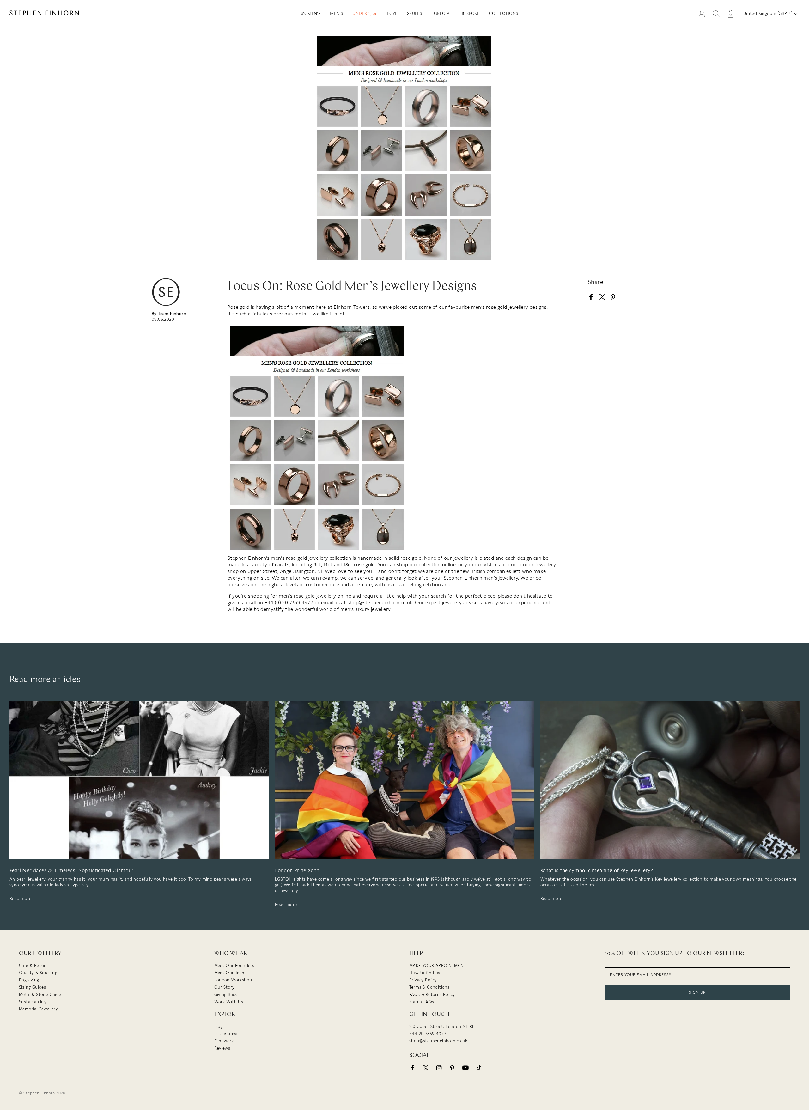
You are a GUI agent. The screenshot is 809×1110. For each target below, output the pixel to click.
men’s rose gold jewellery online (315, 596)
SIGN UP (697, 992)
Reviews (222, 1048)
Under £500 (364, 14)
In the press (226, 1033)
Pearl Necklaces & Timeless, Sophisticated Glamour (71, 871)
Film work (224, 1041)
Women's (310, 14)
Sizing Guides (32, 987)
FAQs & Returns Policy (432, 994)
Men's (336, 14)
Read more (20, 898)
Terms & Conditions (429, 987)
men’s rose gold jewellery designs (509, 307)
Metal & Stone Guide (40, 994)
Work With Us (228, 1001)
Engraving (29, 980)
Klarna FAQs (421, 1001)
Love (392, 14)
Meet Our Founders (234, 965)
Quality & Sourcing (38, 972)
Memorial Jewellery (38, 1009)
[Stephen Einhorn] (97, 13)
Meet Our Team (230, 972)
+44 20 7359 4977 (427, 1033)
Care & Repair (33, 965)
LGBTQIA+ (441, 14)
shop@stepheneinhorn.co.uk (438, 1041)
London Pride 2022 (297, 871)
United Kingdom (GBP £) (768, 13)
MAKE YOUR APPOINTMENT (437, 965)
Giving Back (225, 994)
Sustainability (33, 1001)
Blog (218, 1026)
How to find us (424, 972)
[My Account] (702, 13)
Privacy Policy (423, 980)
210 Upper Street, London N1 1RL (441, 1026)
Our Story (224, 987)
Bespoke (470, 14)
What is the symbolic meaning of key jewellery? (596, 871)
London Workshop (233, 980)
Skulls (414, 14)
